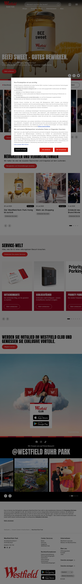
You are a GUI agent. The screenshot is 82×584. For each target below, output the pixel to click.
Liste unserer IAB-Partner (21, 144)
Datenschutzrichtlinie (44, 126)
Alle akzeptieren (61, 149)
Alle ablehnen (46, 149)
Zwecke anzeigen (20, 149)
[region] (41, 116)
